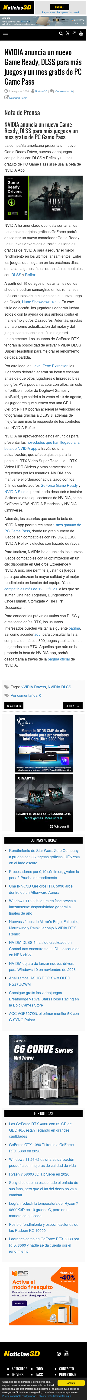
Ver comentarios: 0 (26, 695)
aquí (38, 634)
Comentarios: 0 (64, 91)
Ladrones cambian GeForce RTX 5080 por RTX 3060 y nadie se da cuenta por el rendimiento (44, 1245)
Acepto (71, 1383)
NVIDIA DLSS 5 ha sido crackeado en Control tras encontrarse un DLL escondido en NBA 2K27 (44, 948)
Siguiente (71, 706)
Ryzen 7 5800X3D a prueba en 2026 (39, 1174)
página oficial (59, 659)
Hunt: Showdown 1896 (41, 301)
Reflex (30, 274)
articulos (19, 1368)
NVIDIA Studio (16, 491)
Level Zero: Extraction (50, 365)
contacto (66, 1368)
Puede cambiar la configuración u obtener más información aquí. (37, 1396)
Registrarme (48, 12)
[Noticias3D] (17, 7)
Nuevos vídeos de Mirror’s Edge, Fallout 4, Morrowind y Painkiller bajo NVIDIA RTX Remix (44, 928)
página (74, 628)
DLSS (16, 274)
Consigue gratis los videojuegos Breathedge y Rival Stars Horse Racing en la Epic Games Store (44, 999)
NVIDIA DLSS (59, 686)
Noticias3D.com (18, 98)
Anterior (15, 706)
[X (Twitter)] (68, 33)
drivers (17, 1374)
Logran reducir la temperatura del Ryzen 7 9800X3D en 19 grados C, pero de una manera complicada (43, 1209)
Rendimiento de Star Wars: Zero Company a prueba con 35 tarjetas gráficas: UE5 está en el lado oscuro (44, 857)
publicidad (67, 1374)
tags (39, 1374)
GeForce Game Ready (59, 485)
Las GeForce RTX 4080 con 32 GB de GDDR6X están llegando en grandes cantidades (40, 1130)
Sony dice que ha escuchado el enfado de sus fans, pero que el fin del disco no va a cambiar (43, 1189)
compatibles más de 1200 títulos (30, 589)
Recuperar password (68, 12)
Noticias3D (41, 91)
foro (39, 1368)
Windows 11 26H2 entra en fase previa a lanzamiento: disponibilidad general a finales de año (42, 907)
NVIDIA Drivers (33, 686)
